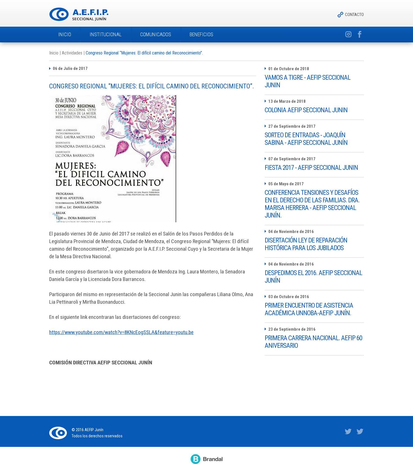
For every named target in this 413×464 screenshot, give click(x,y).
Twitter (348, 432)
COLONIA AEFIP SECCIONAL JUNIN (306, 110)
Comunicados (155, 34)
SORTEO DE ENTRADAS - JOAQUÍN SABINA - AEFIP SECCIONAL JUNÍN (306, 139)
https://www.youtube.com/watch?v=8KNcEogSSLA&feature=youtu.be (121, 332)
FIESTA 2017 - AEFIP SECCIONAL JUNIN (311, 168)
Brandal (206, 459)
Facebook (360, 34)
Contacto (354, 14)
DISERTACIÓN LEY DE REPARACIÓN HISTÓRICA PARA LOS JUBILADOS (306, 244)
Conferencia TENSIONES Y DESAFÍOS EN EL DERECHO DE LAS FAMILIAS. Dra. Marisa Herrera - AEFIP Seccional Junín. (312, 204)
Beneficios (201, 34)
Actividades (72, 53)
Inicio (64, 34)
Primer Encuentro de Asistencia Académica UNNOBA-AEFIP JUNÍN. (309, 309)
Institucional (106, 34)
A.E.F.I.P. (78, 14)
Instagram (348, 34)
